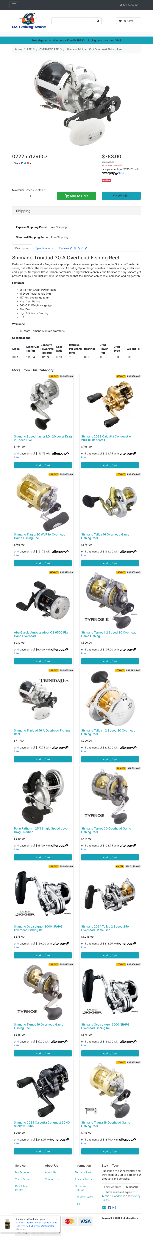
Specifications (44, 248)
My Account (22, 1172)
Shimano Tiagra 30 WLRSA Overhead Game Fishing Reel (39, 536)
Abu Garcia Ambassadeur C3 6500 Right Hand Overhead (42, 634)
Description (22, 248)
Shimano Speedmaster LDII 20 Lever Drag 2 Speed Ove (43, 438)
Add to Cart (78, 196)
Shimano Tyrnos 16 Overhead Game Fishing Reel (38, 1026)
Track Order (22, 1179)
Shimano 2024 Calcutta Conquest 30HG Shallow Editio (42, 1124)
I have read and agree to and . (121, 1195)
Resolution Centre (21, 1188)
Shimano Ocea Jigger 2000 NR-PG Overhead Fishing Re (105, 1026)
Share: (17, 163)
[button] (130, 4)
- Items (127, 20)
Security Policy (84, 1196)
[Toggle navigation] (14, 4)
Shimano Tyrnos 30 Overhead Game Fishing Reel (106, 830)
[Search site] (98, 21)
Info (121, 173)
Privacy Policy (83, 1179)
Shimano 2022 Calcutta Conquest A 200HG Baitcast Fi (106, 438)
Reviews (64, 248)
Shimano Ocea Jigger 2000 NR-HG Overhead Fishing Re (38, 928)
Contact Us (52, 1179)
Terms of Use (83, 1172)
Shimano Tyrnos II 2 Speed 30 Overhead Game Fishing (109, 634)
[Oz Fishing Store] (29, 20)
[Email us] (104, 1207)
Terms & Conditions (113, 1196)
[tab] (22, 248)
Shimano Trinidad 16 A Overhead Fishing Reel (42, 732)
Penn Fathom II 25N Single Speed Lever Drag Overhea (41, 830)
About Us (50, 1172)
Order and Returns (81, 1188)
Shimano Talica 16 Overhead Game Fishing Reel (105, 536)
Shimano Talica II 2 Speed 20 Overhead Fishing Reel (108, 732)
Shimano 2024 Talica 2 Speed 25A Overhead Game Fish (105, 928)
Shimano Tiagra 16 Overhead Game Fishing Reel (105, 1124)
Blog (77, 1203)
